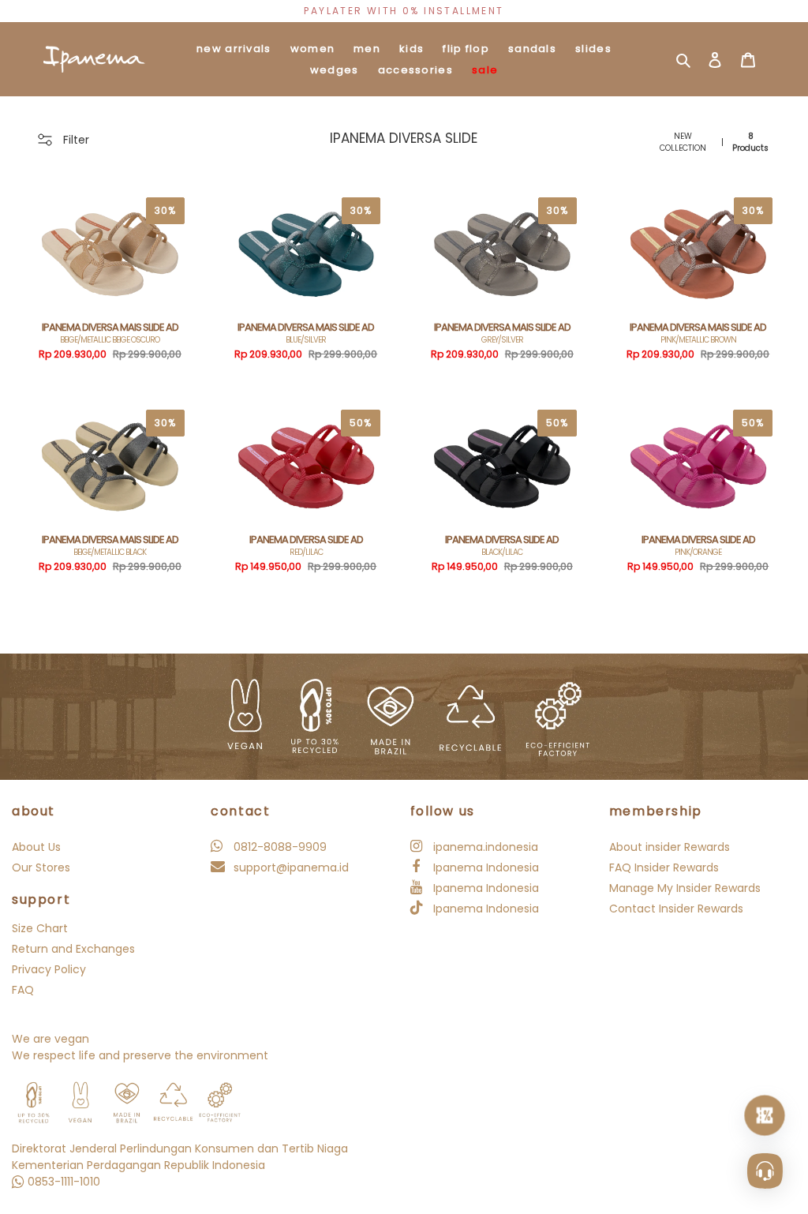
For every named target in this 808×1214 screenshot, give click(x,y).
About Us (36, 847)
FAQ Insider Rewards (664, 867)
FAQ (23, 990)
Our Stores (41, 867)
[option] (404, 11)
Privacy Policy (49, 969)
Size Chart (40, 928)
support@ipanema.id (289, 867)
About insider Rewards (669, 847)
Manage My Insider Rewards (685, 888)
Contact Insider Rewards (676, 908)
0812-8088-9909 (278, 847)
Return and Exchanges (73, 949)
